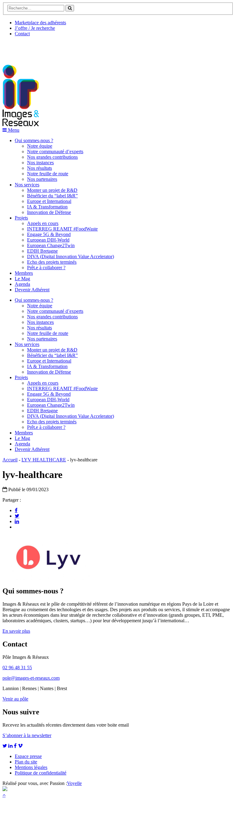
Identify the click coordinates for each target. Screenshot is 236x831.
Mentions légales (31, 767)
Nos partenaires (42, 179)
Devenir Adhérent (32, 289)
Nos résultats (39, 168)
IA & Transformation (47, 206)
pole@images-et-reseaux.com (31, 678)
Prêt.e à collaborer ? (46, 267)
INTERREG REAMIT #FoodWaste (62, 228)
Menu (13, 130)
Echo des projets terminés (52, 262)
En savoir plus (16, 631)
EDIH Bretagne (42, 251)
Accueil (10, 459)
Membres (24, 273)
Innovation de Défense (49, 212)
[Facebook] (16, 510)
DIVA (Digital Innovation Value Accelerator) (70, 256)
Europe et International (49, 201)
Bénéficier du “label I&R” (52, 195)
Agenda (22, 284)
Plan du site (26, 761)
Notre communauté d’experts (55, 151)
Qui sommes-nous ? (34, 140)
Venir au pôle (15, 698)
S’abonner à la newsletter (26, 735)
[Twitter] (17, 515)
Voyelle (74, 783)
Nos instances (40, 162)
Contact (22, 33)
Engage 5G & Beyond (49, 234)
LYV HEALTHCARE (44, 459)
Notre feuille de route (47, 173)
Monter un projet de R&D (52, 190)
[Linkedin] (17, 521)
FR (48, 48)
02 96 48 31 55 (17, 667)
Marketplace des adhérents (40, 22)
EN (25, 48)
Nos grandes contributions (52, 157)
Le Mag (22, 278)
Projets (21, 217)
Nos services (27, 184)
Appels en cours (42, 223)
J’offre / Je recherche (35, 28)
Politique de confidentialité (40, 772)
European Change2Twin (51, 245)
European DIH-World (48, 240)
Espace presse (28, 756)
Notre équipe (39, 146)
